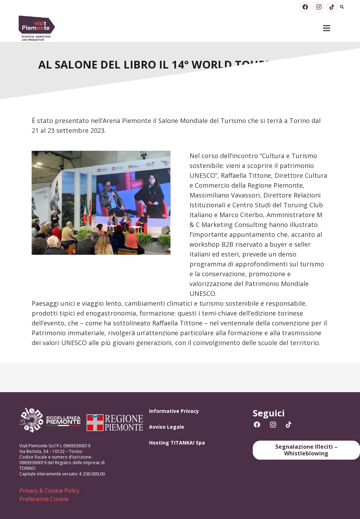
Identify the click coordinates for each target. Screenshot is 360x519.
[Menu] (326, 28)
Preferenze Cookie (44, 499)
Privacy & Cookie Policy (49, 490)
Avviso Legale (166, 426)
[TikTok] (332, 7)
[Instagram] (318, 7)
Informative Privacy (174, 411)
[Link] (37, 28)
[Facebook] (305, 7)
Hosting (159, 442)
